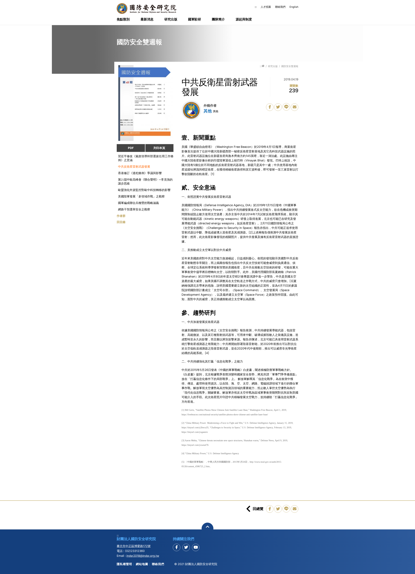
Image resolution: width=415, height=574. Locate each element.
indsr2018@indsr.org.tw (142, 555)
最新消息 (147, 19)
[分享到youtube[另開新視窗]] (195, 547)
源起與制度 (244, 19)
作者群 (121, 216)
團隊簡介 (218, 19)
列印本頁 (159, 148)
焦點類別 (123, 19)
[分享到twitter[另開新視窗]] (186, 547)
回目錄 (121, 222)
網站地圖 (142, 564)
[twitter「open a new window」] (278, 107)
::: (256, 6)
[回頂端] (207, 528)
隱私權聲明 (124, 564)
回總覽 (258, 509)
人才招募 (266, 6)
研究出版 (170, 19)
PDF (131, 148)
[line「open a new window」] (286, 107)
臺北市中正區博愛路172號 (134, 546)
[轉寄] (294, 107)
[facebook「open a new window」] (269, 107)
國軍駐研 (194, 19)
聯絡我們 (280, 6)
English (294, 6)
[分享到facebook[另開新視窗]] (176, 547)
